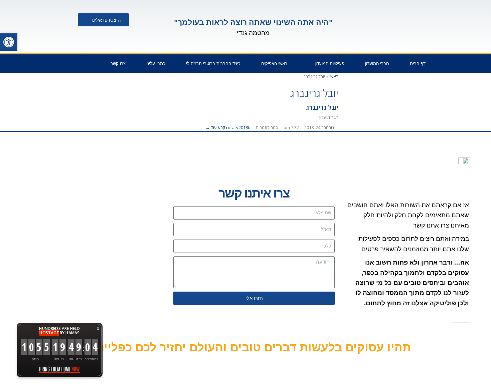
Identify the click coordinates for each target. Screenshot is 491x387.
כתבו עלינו (155, 63)
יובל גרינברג (322, 107)
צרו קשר (118, 63)
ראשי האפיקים (274, 63)
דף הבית (418, 63)
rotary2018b (238, 127)
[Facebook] (60, 65)
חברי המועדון (377, 63)
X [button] (98, 329)
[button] (8, 42)
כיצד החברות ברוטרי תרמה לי (213, 63)
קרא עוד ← (215, 127)
